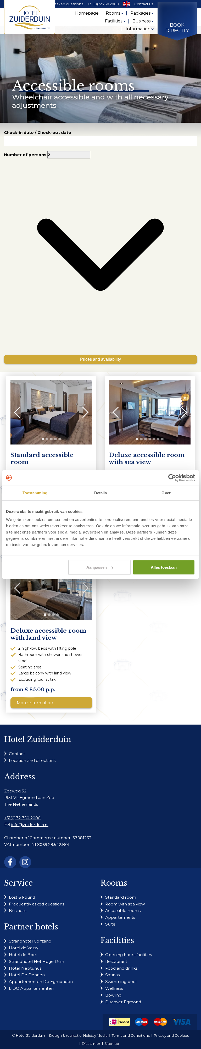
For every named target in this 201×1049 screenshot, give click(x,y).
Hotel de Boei (23, 954)
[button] (43, 439)
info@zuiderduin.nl (29, 824)
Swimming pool (121, 981)
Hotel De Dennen (27, 974)
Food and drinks (121, 968)
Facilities (113, 21)
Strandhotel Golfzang (30, 941)
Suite (110, 924)
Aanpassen (96, 567)
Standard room (120, 897)
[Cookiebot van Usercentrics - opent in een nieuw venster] (172, 478)
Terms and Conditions (131, 1035)
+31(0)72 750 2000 (22, 817)
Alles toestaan (164, 567)
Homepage (87, 13)
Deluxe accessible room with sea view (147, 459)
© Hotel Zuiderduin (28, 1035)
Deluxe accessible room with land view (48, 634)
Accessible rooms (123, 910)
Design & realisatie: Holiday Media (78, 1035)
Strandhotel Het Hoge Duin (36, 961)
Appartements (120, 917)
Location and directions (32, 760)
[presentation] (19, 412)
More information (35, 702)
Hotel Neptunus (25, 968)
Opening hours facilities (128, 954)
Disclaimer (91, 1043)
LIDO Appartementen (31, 988)
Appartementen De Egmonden (41, 981)
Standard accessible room (42, 459)
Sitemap (111, 1043)
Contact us (143, 4)
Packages (140, 13)
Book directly (177, 28)
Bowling (113, 995)
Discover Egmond (123, 1001)
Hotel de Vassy (23, 947)
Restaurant (116, 961)
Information (138, 28)
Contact (17, 753)
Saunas (112, 974)
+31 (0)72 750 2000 (103, 4)
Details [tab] (100, 492)
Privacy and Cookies (171, 1035)
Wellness (114, 988)
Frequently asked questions (59, 4)
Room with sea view (125, 904)
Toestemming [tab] (35, 492)
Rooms (113, 13)
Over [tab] (165, 492)
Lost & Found (22, 897)
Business (141, 21)
